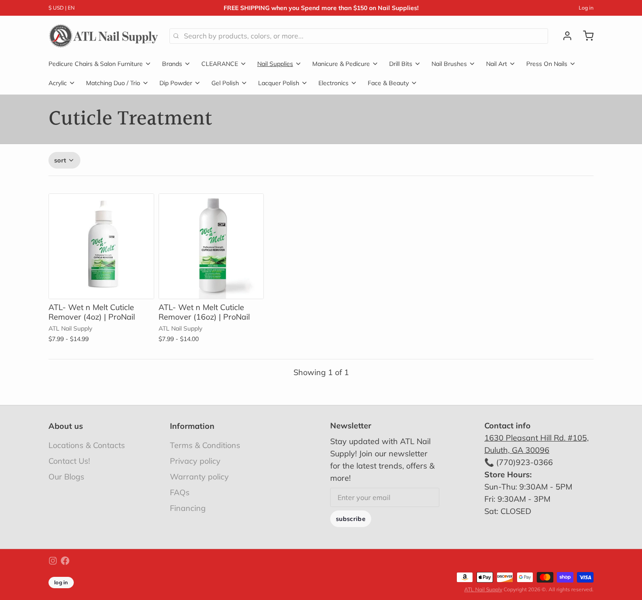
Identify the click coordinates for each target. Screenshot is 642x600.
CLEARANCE (219, 64)
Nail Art (496, 64)
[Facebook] (65, 560)
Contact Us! (69, 461)
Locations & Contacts (86, 445)
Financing (188, 508)
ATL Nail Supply (483, 589)
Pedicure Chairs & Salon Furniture (95, 64)
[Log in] (564, 36)
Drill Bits (400, 64)
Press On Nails (546, 64)
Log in (586, 7)
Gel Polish (225, 83)
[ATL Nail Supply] (103, 36)
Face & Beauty (388, 83)
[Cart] (585, 36)
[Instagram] (52, 560)
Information (192, 426)
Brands (172, 64)
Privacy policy (195, 461)
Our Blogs (66, 477)
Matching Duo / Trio (113, 83)
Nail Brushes (449, 64)
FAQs (180, 492)
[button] (101, 286)
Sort (60, 160)
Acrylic (57, 83)
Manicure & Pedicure (341, 64)
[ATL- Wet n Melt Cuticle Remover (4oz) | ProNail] (101, 246)
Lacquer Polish (278, 83)
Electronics (333, 83)
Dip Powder (175, 83)
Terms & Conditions (205, 445)
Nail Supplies (275, 64)
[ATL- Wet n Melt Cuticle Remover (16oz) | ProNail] (211, 246)
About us (65, 426)
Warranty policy (199, 477)
